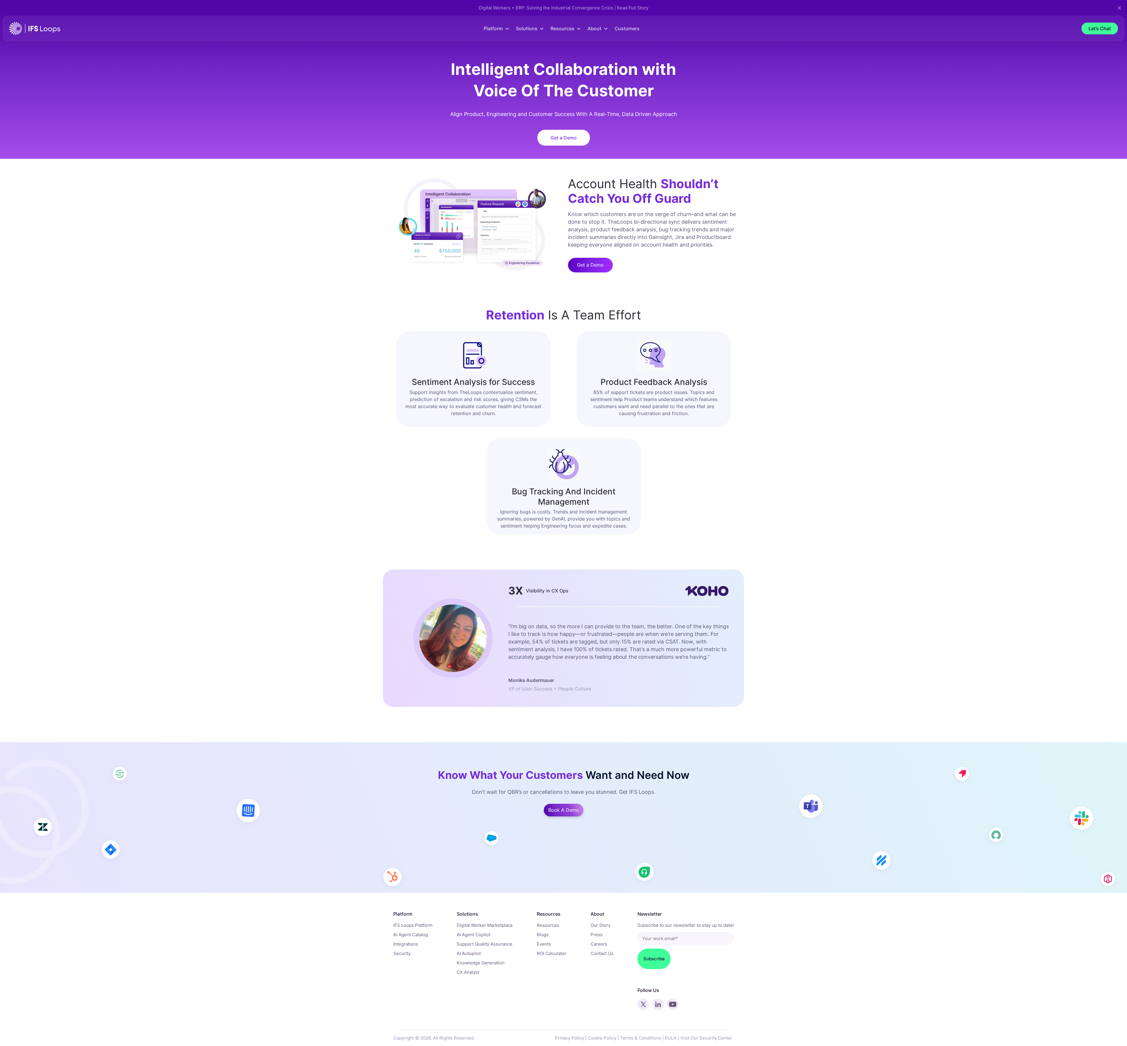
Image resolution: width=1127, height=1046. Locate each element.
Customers (627, 28)
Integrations (405, 944)
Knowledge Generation (481, 963)
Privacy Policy (569, 1038)
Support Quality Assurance (484, 944)
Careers (599, 944)
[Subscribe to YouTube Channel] (673, 1004)
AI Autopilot (469, 953)
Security (402, 953)
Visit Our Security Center (706, 1038)
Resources (548, 925)
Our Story (600, 925)
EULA (670, 1038)
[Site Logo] (34, 28)
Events (544, 944)
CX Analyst (468, 972)
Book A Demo (563, 810)
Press (597, 934)
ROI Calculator (551, 953)
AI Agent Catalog (410, 934)
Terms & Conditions (640, 1038)
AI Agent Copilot (473, 934)
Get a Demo (564, 138)
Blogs (543, 934)
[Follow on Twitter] (643, 1004)
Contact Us (602, 953)
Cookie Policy (602, 1038)
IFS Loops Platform (413, 925)
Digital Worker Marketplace (485, 925)
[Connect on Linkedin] (658, 1004)
